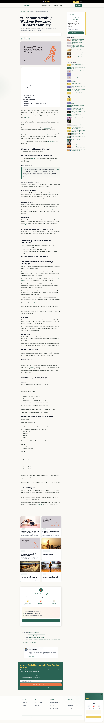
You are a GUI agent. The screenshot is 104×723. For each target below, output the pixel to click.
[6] (49, 307)
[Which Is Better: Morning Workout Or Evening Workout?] (51, 543)
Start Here (44, 5)
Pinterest (31, 712)
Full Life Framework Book (39, 702)
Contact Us (70, 702)
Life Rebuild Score (24, 702)
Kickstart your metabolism (29, 78)
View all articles (31, 656)
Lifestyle (24, 11)
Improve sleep (27, 83)
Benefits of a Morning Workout (29, 70)
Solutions (55, 5)
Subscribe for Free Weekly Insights (41, 684)
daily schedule (39, 504)
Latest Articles (70, 703)
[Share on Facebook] (21, 38)
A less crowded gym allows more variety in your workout (35, 85)
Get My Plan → (76, 1)
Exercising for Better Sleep (36, 635)
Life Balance (24, 705)
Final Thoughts (26, 105)
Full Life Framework (25, 703)
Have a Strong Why (28, 97)
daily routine (46, 134)
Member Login (70, 708)
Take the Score (78, 5)
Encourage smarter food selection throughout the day (34, 72)
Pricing (61, 5)
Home (21, 11)
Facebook (23, 712)
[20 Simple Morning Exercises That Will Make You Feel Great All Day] (30, 566)
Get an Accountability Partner (30, 95)
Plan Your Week (27, 93)
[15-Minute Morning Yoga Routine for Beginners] (51, 522)
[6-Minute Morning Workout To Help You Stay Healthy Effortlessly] (30, 522)
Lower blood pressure (28, 81)
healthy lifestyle (51, 141)
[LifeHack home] (25, 5)
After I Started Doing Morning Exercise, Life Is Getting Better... (50, 576)
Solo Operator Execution (54, 708)
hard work (33, 158)
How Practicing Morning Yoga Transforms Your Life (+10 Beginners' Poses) (29, 554)
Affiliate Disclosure (79, 717)
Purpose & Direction (53, 703)
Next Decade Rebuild (53, 706)
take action (32, 367)
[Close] (81, 1)
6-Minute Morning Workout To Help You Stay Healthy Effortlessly (30, 532)
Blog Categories (70, 705)
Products (49, 5)
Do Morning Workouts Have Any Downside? (31, 87)
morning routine (47, 127)
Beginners (26, 101)
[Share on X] (27, 38)
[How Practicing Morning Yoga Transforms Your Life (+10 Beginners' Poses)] (30, 543)
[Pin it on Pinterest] (24, 38)
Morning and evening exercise (34, 632)
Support (69, 709)
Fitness (28, 11)
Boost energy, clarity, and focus (30, 76)
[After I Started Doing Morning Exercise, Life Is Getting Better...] (51, 566)
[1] (49, 194)
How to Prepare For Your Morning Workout (31, 89)
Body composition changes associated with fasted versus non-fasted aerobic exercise (45, 639)
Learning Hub (37, 705)
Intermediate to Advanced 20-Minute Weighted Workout (35, 103)
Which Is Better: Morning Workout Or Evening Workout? (51, 553)
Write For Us (70, 706)
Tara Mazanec (23, 34)
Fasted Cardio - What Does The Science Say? (36, 637)
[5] (34, 302)
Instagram (27, 712)
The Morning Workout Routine (29, 99)
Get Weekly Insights (76, 32)
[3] (25, 224)
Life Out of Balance (53, 705)
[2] (52, 209)
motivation (27, 117)
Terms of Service (67, 717)
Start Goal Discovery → (93, 716)
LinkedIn (40, 712)
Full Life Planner (37, 703)
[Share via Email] (29, 38)
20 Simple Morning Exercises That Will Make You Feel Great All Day (30, 576)
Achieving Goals (24, 706)
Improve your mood (28, 74)
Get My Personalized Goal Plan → (41, 620)
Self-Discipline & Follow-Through (55, 702)
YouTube (36, 712)
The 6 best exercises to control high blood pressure (36, 633)
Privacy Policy (73, 717)
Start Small (26, 91)
